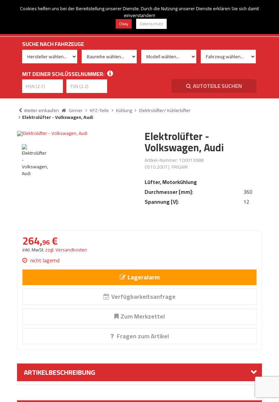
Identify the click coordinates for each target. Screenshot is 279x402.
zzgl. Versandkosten (66, 249)
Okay (123, 24)
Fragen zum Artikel (142, 336)
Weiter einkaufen (41, 110)
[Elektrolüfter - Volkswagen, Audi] (75, 133)
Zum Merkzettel (142, 316)
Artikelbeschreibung (59, 372)
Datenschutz (151, 24)
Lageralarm (144, 277)
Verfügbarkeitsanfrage (143, 296)
